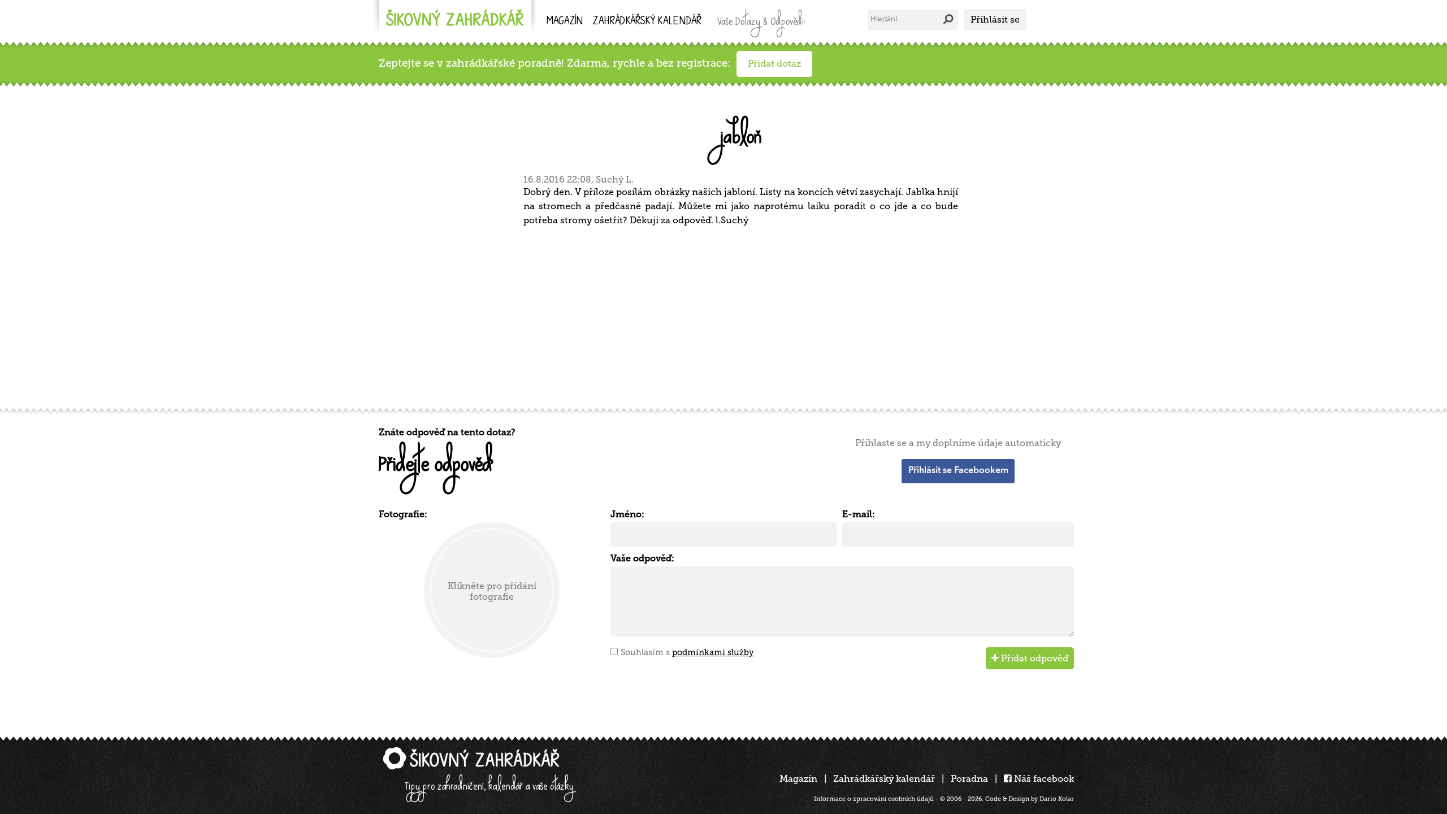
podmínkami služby (713, 652)
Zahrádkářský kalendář (884, 778)
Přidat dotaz (774, 63)
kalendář (647, 22)
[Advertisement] (718, 315)
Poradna (969, 778)
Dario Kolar (1056, 799)
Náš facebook (1043, 778)
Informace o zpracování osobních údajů (874, 799)
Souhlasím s (687, 652)
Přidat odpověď (1033, 658)
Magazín (565, 22)
